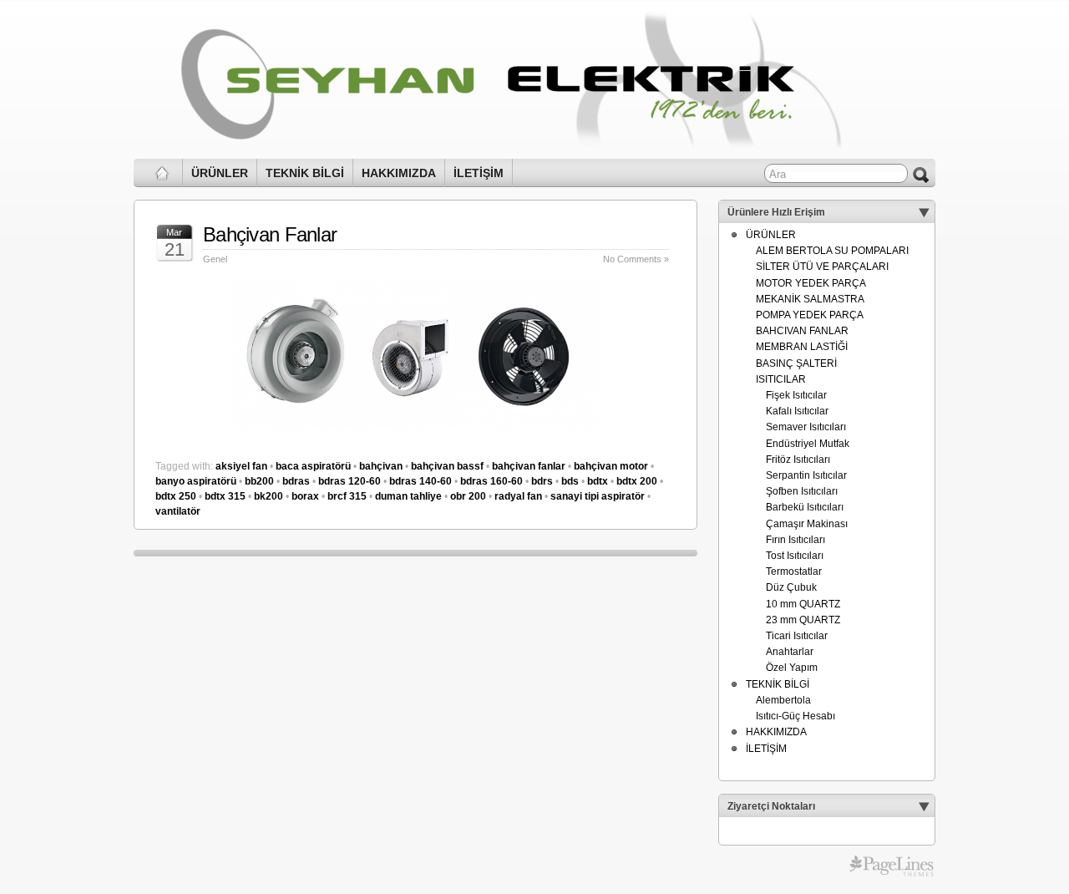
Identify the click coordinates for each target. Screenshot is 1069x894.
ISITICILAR (781, 379)
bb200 (259, 481)
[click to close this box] (923, 212)
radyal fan (518, 496)
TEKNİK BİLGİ (305, 173)
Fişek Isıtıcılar (796, 395)
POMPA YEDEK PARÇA (810, 315)
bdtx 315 (225, 496)
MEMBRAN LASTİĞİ (802, 347)
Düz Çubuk (791, 587)
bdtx (597, 481)
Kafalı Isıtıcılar (797, 411)
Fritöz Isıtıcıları (798, 459)
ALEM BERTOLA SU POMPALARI (832, 251)
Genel (215, 259)
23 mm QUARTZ (803, 620)
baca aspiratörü (313, 466)
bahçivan (381, 466)
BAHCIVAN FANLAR (802, 331)
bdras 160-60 (491, 481)
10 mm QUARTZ (803, 604)
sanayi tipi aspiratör (597, 496)
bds (570, 481)
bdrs (542, 481)
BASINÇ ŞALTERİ (796, 363)
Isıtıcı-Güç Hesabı (795, 716)
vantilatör (177, 511)
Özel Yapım (792, 667)
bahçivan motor (611, 466)
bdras (296, 481)
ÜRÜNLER (219, 173)
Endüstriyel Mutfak (807, 444)
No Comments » (636, 259)
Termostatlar (794, 571)
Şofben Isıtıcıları (802, 491)
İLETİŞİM (478, 173)
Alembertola (783, 700)
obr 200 (468, 496)
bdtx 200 (636, 481)
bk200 (268, 496)
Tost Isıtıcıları (794, 555)
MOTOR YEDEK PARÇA (811, 283)
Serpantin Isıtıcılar (806, 475)
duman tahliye (408, 496)
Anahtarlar (789, 652)
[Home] (162, 173)
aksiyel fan (241, 466)
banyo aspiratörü (195, 481)
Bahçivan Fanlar (270, 234)
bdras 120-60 (349, 481)
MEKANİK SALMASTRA (810, 299)
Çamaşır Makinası (807, 524)
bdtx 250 (175, 496)
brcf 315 (347, 496)
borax (305, 496)
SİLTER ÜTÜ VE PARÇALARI (822, 266)
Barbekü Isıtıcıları (805, 507)
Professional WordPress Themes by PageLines (891, 866)
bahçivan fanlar (528, 466)
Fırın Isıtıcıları (795, 540)
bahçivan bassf (447, 466)
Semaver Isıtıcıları (806, 427)
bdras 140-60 (420, 481)
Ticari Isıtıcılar (797, 636)
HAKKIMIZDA (399, 173)
